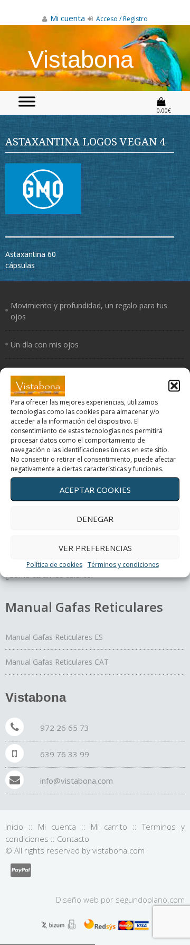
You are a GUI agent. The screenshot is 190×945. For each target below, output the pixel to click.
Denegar (95, 518)
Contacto (73, 838)
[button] (174, 386)
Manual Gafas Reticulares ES (54, 637)
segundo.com (150, 899)
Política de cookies (54, 564)
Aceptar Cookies (95, 489)
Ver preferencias (95, 547)
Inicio (14, 826)
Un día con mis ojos (45, 345)
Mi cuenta (57, 826)
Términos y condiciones (123, 564)
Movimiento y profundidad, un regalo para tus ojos (89, 311)
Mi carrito (109, 826)
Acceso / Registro (121, 18)
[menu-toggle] (26, 101)
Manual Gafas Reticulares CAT (57, 662)
